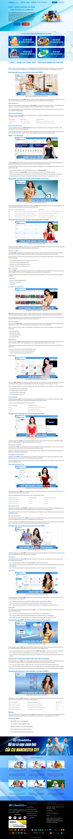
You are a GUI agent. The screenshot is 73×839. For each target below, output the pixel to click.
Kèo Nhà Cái (44, 2)
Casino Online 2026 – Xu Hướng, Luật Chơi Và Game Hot (36, 790)
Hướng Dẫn (33, 2)
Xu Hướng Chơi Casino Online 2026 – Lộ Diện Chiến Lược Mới (56, 771)
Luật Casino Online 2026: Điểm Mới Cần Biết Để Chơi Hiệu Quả (17, 790)
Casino (28, 2)
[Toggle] (9, 721)
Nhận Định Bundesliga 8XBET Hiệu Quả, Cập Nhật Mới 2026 (56, 790)
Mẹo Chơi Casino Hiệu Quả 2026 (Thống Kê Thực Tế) (17, 771)
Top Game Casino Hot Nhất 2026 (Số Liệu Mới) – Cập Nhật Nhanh (36, 771)
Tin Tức (39, 2)
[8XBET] (13, 2)
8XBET (9, 12)
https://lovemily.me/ (54, 815)
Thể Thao (23, 2)
